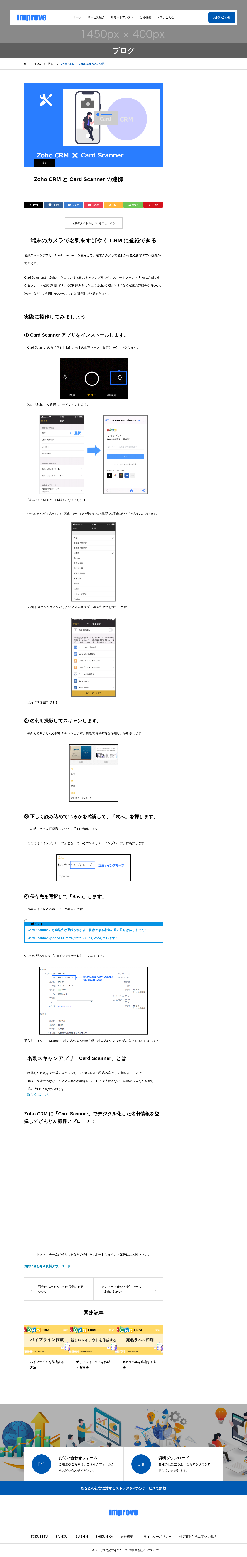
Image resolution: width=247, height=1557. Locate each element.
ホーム (77, 17)
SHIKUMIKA (104, 1536)
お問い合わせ (165, 17)
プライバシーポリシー (156, 1536)
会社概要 (145, 17)
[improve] (31, 17)
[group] (47, 1350)
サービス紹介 (96, 17)
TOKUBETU (39, 1536)
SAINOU (62, 1536)
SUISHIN (81, 1536)
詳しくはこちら (38, 1094)
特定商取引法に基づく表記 (197, 1536)
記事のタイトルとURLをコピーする (93, 223)
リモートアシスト (122, 17)
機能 (44, 162)
